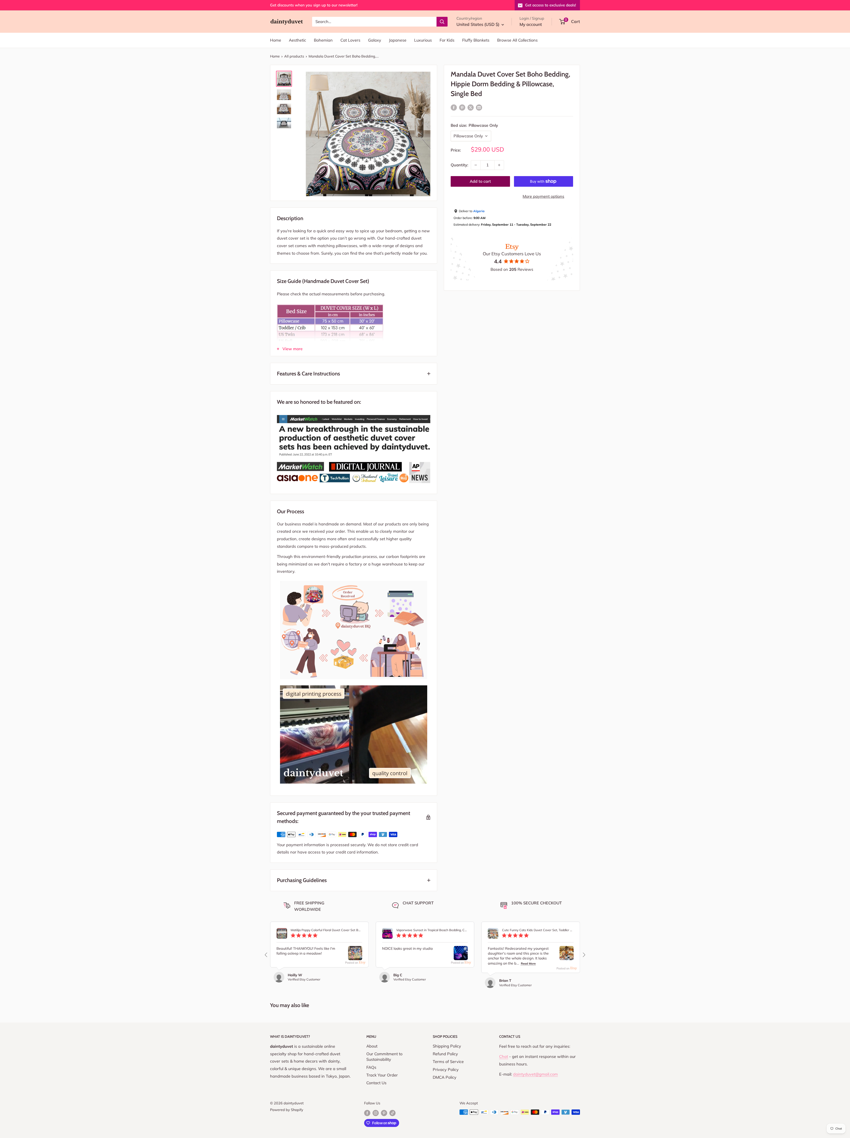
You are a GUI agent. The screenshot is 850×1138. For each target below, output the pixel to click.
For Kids (447, 40)
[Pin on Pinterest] (462, 107)
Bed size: (474, 125)
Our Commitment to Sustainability (384, 1056)
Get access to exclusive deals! (550, 5)
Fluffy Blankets (475, 40)
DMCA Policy (444, 1077)
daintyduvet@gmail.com (535, 1074)
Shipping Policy (447, 1046)
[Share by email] (479, 107)
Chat (503, 1056)
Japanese (397, 40)
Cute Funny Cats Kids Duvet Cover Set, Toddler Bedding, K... (538, 930)
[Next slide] (583, 955)
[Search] (442, 21)
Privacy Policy (446, 1069)
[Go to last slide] (266, 955)
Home (275, 40)
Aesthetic (297, 40)
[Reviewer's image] (355, 956)
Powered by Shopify (286, 1109)
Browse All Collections (517, 40)
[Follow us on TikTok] (392, 1112)
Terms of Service (448, 1061)
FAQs (371, 1067)
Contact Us (376, 1082)
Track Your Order (382, 1075)
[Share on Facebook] (454, 107)
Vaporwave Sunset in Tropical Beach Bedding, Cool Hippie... (432, 930)
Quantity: (459, 164)
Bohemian (323, 40)
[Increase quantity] (499, 165)
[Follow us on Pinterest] (384, 1112)
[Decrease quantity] (475, 165)
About (371, 1046)
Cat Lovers (350, 40)
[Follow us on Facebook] (367, 1112)
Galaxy (374, 40)
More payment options (543, 196)
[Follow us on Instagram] (376, 1112)
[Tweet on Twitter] (471, 107)
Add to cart (480, 181)
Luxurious (423, 40)
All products (294, 56)
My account (531, 24)
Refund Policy (445, 1053)
